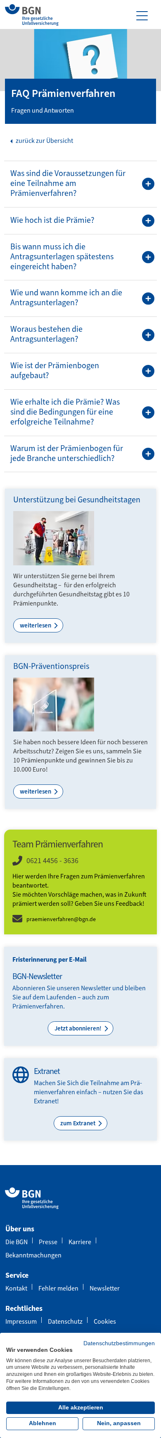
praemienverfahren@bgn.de (61, 919)
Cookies (105, 1321)
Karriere (80, 1242)
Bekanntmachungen (33, 1255)
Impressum (21, 1321)
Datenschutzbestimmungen (119, 1343)
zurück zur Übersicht (43, 141)
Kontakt (16, 1288)
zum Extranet (78, 1123)
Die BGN (16, 1242)
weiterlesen (36, 625)
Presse (48, 1242)
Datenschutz (65, 1321)
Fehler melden (58, 1288)
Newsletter (105, 1288)
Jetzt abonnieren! (78, 1028)
